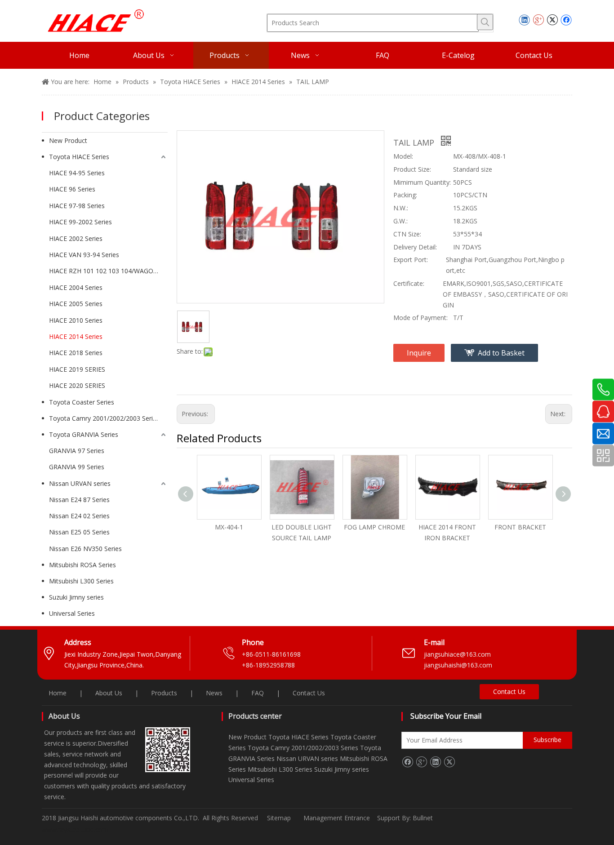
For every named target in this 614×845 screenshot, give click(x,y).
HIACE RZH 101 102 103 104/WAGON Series (108, 271)
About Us (108, 693)
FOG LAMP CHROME (374, 527)
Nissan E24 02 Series (79, 515)
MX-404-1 (229, 527)
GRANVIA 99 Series (76, 467)
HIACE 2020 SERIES (77, 385)
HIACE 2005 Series (75, 303)
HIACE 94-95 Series (77, 173)
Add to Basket (501, 353)
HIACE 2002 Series (75, 238)
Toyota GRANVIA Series (83, 434)
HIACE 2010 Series (75, 320)
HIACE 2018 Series (75, 352)
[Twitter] (552, 20)
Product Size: (412, 169)
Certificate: (408, 283)
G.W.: (400, 221)
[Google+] (538, 20)
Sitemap (279, 818)
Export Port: (410, 259)
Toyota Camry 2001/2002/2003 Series (104, 418)
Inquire (419, 353)
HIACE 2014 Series (75, 336)
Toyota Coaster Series (81, 402)
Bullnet (423, 818)
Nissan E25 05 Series (79, 532)
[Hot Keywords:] (485, 22)
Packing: (405, 195)
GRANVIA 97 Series (76, 450)
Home (58, 693)
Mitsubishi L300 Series (81, 581)
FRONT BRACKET (520, 527)
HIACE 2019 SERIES (77, 369)
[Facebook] (566, 20)
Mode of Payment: (420, 317)
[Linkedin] (524, 20)
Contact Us (309, 693)
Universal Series (72, 613)
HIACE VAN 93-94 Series (84, 254)
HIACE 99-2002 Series (80, 222)
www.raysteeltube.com (75, 829)
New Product (68, 140)
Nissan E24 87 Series (79, 499)
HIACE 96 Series (72, 189)
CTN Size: (407, 234)
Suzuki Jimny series (76, 597)
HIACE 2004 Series (75, 287)
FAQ (257, 693)
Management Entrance (337, 818)
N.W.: (400, 208)
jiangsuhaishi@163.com (459, 665)
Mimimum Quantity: (422, 182)
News (214, 693)
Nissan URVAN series (80, 483)
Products (164, 693)
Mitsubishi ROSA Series (82, 564)
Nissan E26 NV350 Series (85, 548)
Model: (403, 156)
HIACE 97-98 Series (77, 205)
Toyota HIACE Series (79, 156)
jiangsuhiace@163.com (457, 654)
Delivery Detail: (415, 247)
